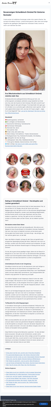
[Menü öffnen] (49, 3)
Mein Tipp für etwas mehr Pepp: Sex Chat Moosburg (21, 365)
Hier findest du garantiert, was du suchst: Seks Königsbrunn (23, 361)
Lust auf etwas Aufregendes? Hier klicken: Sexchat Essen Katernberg (25, 363)
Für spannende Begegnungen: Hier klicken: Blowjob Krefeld (22, 355)
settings (4, 405)
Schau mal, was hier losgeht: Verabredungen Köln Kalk (21, 376)
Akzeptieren (43, 404)
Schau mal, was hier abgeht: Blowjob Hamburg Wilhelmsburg (23, 359)
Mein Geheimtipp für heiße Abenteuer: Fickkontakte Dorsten (23, 374)
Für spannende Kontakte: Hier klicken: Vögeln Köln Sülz (21, 380)
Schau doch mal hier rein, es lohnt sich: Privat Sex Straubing (23, 353)
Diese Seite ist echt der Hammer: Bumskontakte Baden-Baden (23, 386)
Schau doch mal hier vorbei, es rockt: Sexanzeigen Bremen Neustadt (25, 357)
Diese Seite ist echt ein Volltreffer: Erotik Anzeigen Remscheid (23, 372)
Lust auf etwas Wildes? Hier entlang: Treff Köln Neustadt (22, 378)
